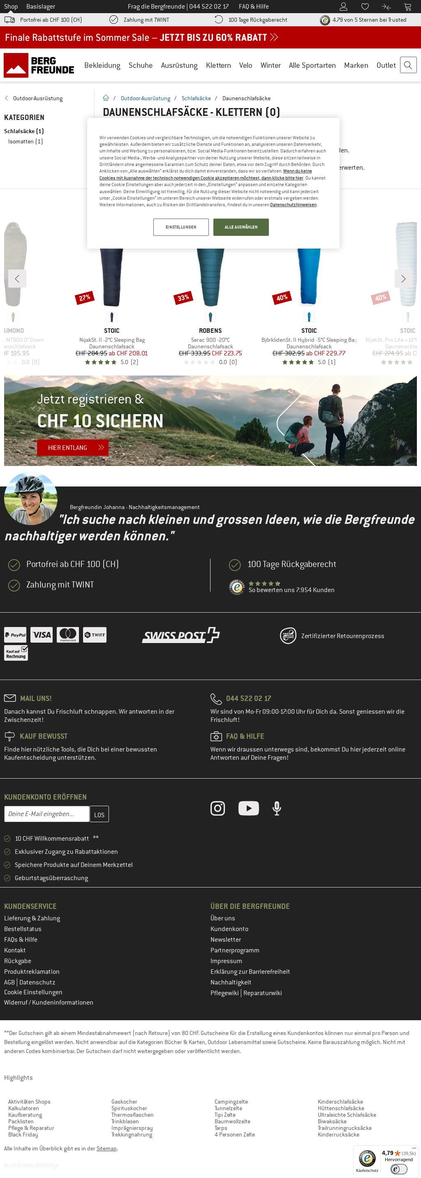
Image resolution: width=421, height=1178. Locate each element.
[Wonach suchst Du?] (408, 65)
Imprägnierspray (132, 1128)
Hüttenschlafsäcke (341, 1108)
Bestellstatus (23, 929)
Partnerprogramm (234, 950)
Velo (245, 65)
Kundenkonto (229, 929)
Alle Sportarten (312, 65)
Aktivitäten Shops (29, 1101)
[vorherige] (17, 279)
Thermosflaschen (132, 1114)
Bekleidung (102, 65)
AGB (10, 982)
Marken (356, 65)
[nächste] (404, 279)
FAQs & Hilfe (20, 940)
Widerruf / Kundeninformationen (48, 1002)
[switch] (399, 1169)
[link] (45, 98)
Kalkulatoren (23, 1108)
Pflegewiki (225, 993)
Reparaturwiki (262, 993)
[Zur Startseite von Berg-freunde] (42, 65)
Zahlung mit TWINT (146, 19)
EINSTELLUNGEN (181, 227)
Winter (271, 65)
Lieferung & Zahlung (32, 918)
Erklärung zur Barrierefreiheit (250, 972)
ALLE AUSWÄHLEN (241, 227)
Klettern (218, 65)
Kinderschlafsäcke (340, 1101)
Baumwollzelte (232, 1121)
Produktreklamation (32, 972)
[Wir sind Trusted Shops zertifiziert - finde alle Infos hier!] (237, 587)
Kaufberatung (25, 1114)
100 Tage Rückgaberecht (257, 19)
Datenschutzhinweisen (293, 204)
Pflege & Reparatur (31, 1128)
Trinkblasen (125, 1121)
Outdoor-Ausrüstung (145, 98)
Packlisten (21, 1121)
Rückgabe (17, 961)
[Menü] (414, 1150)
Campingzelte (231, 1101)
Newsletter (225, 940)
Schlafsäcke (196, 98)
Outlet (386, 65)
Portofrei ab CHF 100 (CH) (51, 19)
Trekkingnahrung (131, 1134)
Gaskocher (124, 1101)
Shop (11, 6)
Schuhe (141, 65)
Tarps (221, 1128)
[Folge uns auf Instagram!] (223, 810)
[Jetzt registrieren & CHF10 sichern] (210, 421)
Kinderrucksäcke (338, 1134)
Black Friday (23, 1134)
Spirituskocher (129, 1108)
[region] (213, 183)
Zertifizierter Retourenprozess (342, 636)
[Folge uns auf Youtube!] (254, 810)
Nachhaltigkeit (231, 982)
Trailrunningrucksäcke (345, 1128)
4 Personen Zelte (235, 1134)
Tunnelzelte (228, 1108)
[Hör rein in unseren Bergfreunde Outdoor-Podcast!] (283, 810)
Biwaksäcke (332, 1121)
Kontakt (15, 950)
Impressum (226, 961)
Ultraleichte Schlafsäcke (347, 1114)
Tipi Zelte (225, 1114)
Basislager (40, 6)
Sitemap (107, 1148)
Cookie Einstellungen (33, 992)
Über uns (222, 918)
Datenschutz (37, 982)
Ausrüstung (179, 65)
